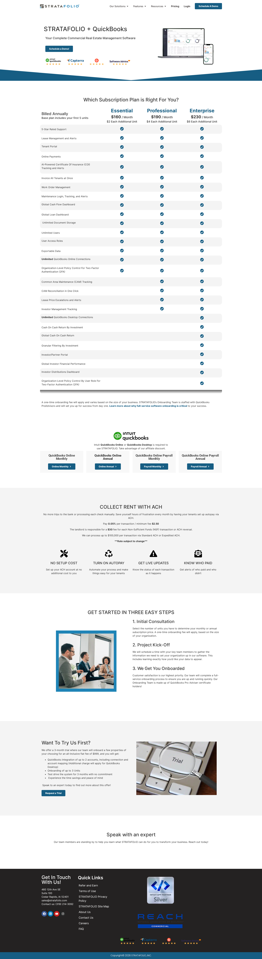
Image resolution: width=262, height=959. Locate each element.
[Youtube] (56, 913)
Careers (84, 923)
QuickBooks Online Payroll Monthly (154, 457)
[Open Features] (145, 6)
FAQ (81, 928)
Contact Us (86, 917)
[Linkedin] (50, 913)
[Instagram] (63, 913)
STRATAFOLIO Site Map (94, 906)
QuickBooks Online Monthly (62, 457)
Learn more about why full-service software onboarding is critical (148, 405)
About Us (85, 912)
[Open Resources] (165, 6)
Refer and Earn (88, 885)
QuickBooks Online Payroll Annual (200, 457)
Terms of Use (87, 891)
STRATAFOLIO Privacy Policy (93, 898)
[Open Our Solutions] (127, 6)
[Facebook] (44, 913)
